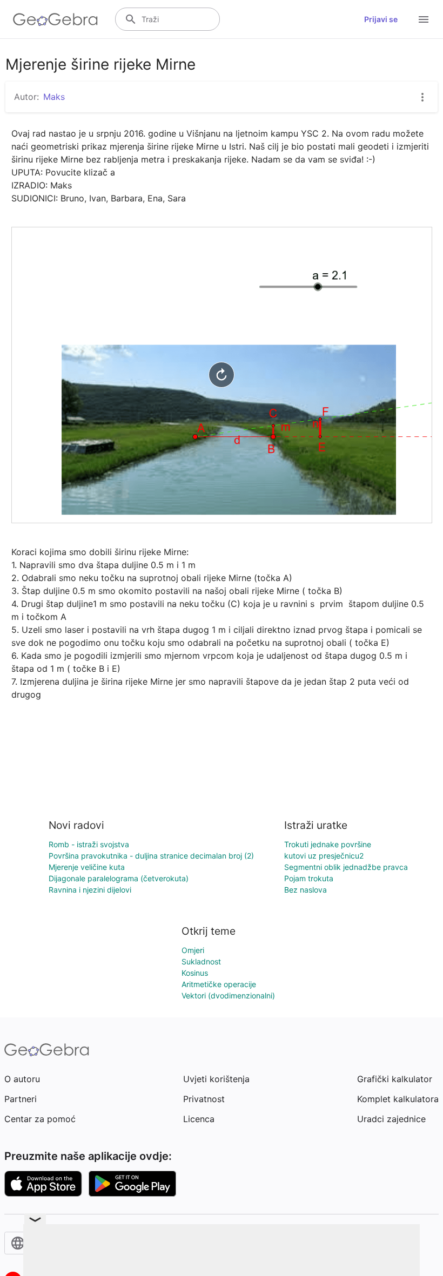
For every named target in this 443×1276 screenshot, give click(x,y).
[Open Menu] (423, 19)
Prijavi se (381, 19)
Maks (54, 96)
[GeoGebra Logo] (55, 19)
